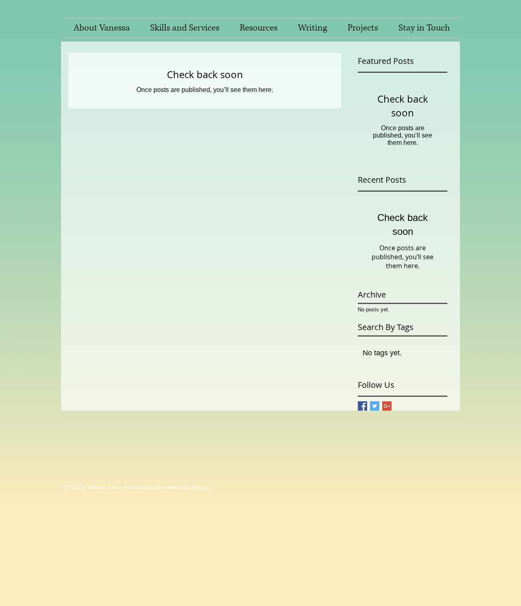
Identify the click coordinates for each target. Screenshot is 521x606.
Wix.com (201, 487)
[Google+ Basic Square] (387, 406)
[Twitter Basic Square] (374, 406)
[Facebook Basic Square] (362, 406)
